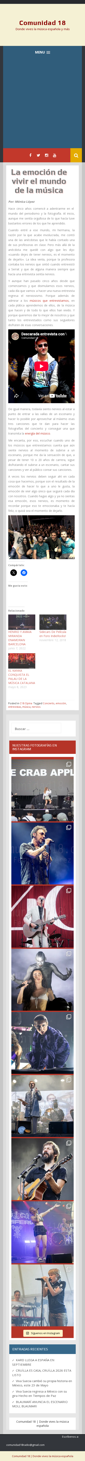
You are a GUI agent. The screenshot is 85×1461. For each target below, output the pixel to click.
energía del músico (37, 433)
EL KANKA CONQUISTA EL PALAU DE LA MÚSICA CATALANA (21, 677)
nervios (36, 707)
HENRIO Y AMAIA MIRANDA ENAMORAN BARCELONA (20, 638)
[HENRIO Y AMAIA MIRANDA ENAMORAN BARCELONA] (21, 622)
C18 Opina (26, 703)
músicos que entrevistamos (49, 301)
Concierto (48, 703)
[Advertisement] (42, 104)
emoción (61, 703)
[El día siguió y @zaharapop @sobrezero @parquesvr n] (42, 1043)
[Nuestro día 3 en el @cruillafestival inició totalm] (42, 1106)
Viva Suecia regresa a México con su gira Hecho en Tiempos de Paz (39, 1393)
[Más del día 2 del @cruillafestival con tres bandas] (42, 1169)
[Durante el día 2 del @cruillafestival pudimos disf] (42, 1232)
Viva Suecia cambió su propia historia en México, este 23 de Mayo (42, 1383)
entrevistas (14, 707)
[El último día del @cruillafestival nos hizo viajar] (42, 980)
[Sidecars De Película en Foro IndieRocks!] (52, 622)
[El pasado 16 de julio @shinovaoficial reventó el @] (42, 853)
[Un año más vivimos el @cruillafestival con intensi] (42, 917)
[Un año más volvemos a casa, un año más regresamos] (42, 1295)
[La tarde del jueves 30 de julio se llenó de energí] (42, 790)
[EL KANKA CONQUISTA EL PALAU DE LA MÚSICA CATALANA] (21, 661)
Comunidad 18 (42, 22)
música (26, 707)
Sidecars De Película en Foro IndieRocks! (52, 634)
